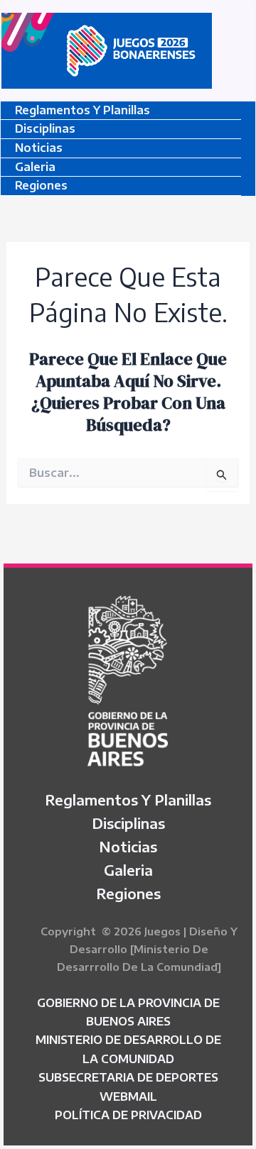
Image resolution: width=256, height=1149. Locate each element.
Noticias (39, 148)
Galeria (35, 167)
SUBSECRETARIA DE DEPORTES (128, 1077)
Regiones (41, 185)
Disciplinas (45, 128)
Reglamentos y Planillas (82, 110)
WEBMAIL (128, 1096)
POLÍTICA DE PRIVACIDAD (128, 1115)
